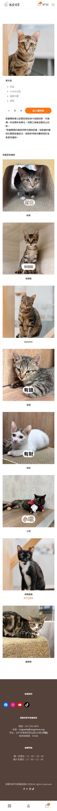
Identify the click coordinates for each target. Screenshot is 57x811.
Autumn (28, 341)
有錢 (28, 404)
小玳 (28, 531)
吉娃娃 (28, 278)
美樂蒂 (28, 661)
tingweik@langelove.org (32, 729)
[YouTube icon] (27, 788)
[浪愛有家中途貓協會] (11, 4)
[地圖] (45, 732)
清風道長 (28, 594)
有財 (28, 467)
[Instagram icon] (30, 788)
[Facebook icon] (24, 788)
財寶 (28, 215)
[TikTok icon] (33, 788)
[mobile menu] (53, 4)
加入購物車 (38, 110)
